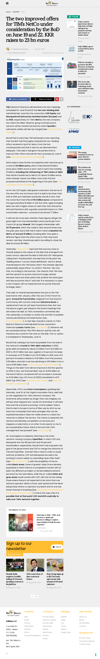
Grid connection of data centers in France (34, 576)
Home (8, 12)
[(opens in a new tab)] (74, 117)
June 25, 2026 (85, 162)
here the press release (37, 380)
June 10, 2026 (85, 182)
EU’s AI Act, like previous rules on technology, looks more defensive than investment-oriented (86, 87)
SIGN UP (58, 547)
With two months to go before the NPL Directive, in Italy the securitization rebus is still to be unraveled (86, 68)
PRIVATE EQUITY (19, 53)
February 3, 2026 (86, 232)
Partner (42, 528)
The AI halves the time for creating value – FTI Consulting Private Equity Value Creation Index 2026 (85, 173)
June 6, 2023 (47, 531)
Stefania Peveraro (21, 49)
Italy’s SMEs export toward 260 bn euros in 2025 (86, 49)
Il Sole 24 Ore (22, 249)
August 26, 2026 (34, 582)
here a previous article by (27, 157)
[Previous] (32, 596)
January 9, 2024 (86, 96)
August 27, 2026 (14, 587)
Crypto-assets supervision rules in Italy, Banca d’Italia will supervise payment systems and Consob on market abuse (85, 28)
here (14, 321)
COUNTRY (15, 12)
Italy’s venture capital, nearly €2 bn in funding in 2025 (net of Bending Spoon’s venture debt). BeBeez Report (85, 222)
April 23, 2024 (85, 77)
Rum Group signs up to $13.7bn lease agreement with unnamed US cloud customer (55, 579)
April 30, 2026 (85, 210)
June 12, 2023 (39, 49)
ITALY (23, 12)
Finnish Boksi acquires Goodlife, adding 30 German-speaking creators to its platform (14, 579)
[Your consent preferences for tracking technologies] (95, 654)
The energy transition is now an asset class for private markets (85, 155)
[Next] (37, 596)
